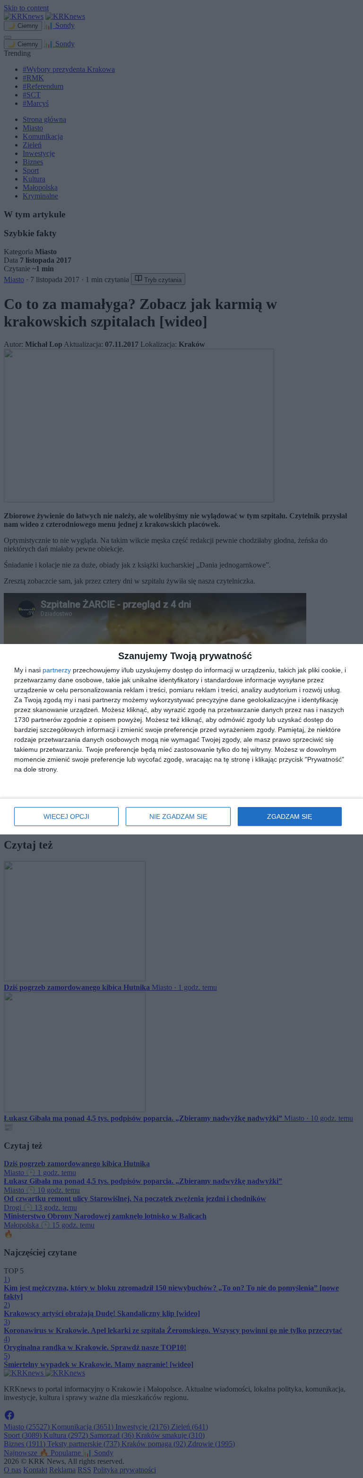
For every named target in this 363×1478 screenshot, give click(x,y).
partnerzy (57, 670)
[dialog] (181, 739)
